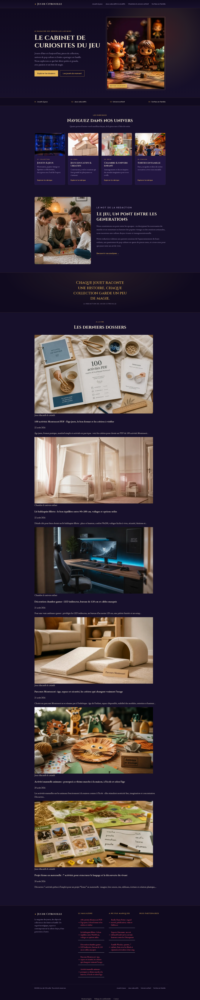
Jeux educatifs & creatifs (115, 4)
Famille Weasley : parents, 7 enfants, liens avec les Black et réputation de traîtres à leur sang (122, 947)
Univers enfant (117, 102)
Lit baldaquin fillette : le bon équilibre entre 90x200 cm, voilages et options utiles (90, 935)
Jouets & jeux (97, 4)
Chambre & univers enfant (138, 4)
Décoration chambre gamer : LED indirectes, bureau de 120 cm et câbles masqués (91, 947)
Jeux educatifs (78, 102)
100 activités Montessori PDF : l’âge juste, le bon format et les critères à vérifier (91, 922)
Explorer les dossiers (46, 73)
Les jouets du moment (72, 73)
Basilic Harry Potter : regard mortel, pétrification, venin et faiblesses (121, 922)
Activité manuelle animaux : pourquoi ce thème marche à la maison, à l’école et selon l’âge (91, 972)
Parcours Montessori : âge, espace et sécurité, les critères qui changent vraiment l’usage (91, 959)
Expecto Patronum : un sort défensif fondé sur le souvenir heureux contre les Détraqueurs (122, 935)
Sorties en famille (159, 4)
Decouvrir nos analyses (108, 253)
